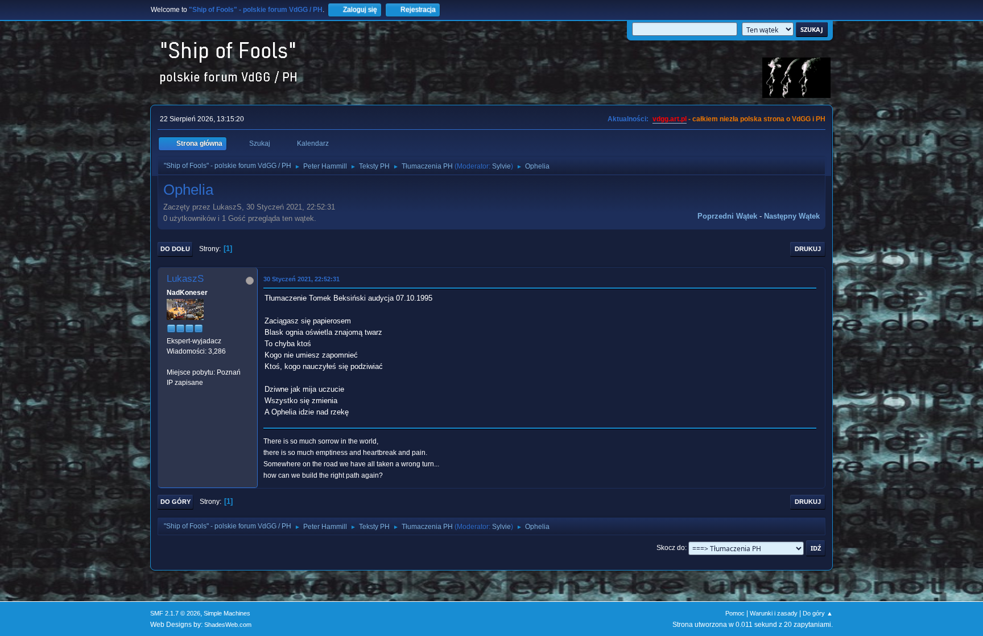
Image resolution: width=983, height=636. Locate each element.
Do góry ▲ (818, 613)
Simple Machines (227, 613)
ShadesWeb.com (227, 624)
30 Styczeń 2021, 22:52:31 (301, 279)
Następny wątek (792, 216)
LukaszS (185, 278)
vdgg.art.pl (669, 119)
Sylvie (501, 166)
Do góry (175, 501)
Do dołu (175, 248)
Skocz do (670, 548)
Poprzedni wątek (727, 216)
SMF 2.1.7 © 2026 (175, 613)
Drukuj (808, 248)
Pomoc (735, 613)
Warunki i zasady (774, 613)
